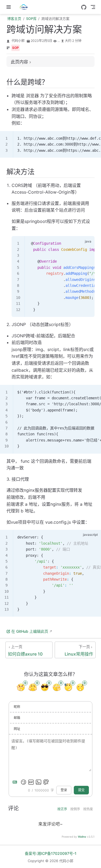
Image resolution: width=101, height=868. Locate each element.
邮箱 (17, 718)
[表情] (23, 782)
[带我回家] (25, 7)
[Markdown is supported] (16, 782)
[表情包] (31, 782)
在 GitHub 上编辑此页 (29, 631)
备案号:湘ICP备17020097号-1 (50, 853)
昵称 (17, 707)
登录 (64, 790)
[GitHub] (83, 7)
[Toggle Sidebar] (9, 7)
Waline (82, 836)
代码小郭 (18, 41)
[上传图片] (38, 782)
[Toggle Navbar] (93, 6)
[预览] (46, 782)
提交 (81, 790)
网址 (17, 729)
